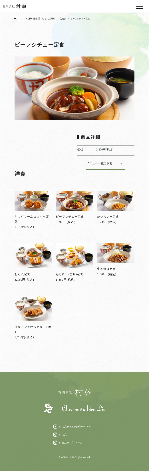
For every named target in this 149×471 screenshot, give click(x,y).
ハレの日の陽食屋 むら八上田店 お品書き (44, 18)
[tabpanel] (74, 88)
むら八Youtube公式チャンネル (76, 426)
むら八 (63, 434)
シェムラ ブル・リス (71, 442)
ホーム (15, 18)
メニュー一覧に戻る (99, 163)
